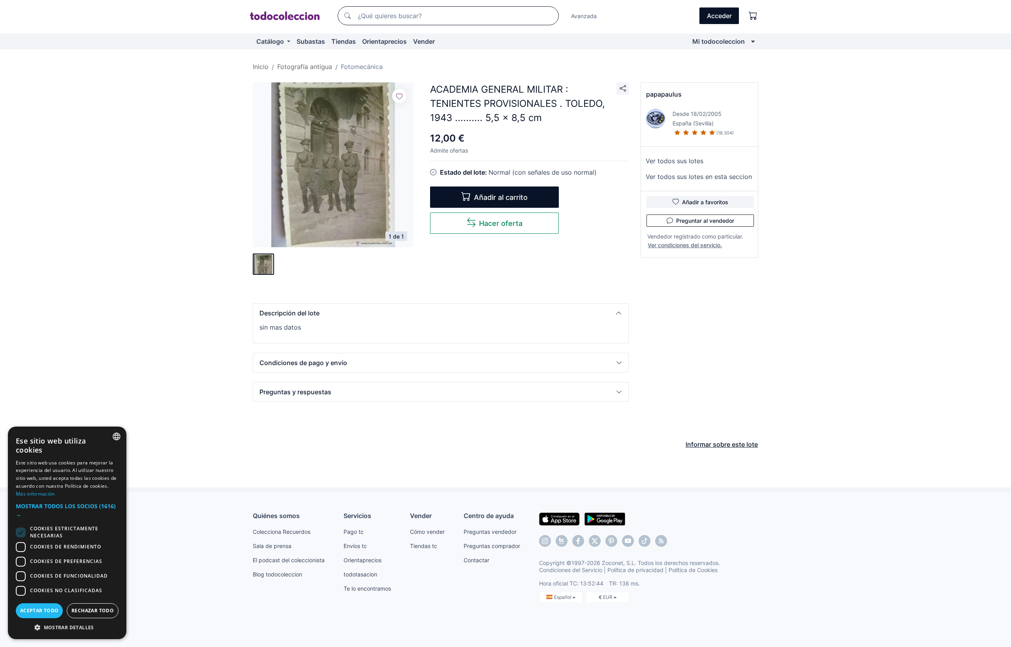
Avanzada (584, 16)
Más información (35, 493)
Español (563, 597)
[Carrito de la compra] (753, 16)
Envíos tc (355, 546)
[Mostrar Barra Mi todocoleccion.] (753, 41)
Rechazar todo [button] (92, 610)
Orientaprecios (384, 41)
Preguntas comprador (492, 546)
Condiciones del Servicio (570, 570)
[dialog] (67, 533)
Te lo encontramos (367, 588)
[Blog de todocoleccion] (661, 541)
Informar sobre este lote (722, 444)
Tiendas (343, 41)
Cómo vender (427, 531)
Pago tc (354, 531)
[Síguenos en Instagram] (545, 541)
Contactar (476, 560)
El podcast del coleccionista (289, 560)
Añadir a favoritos (705, 202)
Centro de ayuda (489, 516)
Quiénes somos (276, 516)
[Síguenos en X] (595, 541)
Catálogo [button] (271, 41)
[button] (440, 313)
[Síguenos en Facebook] (578, 541)
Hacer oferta (500, 223)
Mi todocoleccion (718, 41)
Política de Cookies (693, 570)
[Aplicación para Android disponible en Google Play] (604, 518)
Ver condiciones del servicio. (685, 245)
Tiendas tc (423, 546)
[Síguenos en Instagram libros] (562, 541)
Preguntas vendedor (490, 531)
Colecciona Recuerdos (281, 531)
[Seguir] (399, 96)
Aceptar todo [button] (39, 610)
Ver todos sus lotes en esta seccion (699, 177)
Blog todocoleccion (277, 574)
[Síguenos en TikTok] (644, 541)
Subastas (311, 41)
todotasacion (360, 574)
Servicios (357, 516)
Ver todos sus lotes (674, 161)
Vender (424, 41)
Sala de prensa (272, 546)
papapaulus (664, 94)
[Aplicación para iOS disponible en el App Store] (559, 518)
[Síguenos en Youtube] (628, 541)
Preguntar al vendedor (705, 220)
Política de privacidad (635, 570)
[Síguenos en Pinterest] (611, 541)
